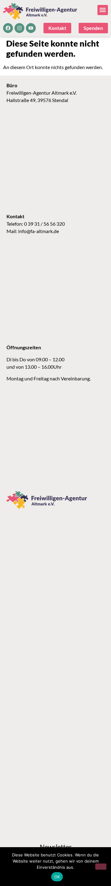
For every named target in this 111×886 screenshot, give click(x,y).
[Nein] (100, 866)
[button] (102, 10)
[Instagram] (19, 28)
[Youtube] (31, 28)
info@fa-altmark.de (38, 231)
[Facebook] (8, 28)
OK (57, 876)
